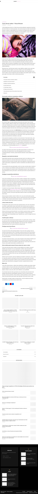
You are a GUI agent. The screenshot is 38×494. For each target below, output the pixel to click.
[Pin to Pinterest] (11, 284)
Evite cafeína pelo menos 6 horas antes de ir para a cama (13, 91)
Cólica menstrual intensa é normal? (8, 391)
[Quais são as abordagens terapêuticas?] (33, 404)
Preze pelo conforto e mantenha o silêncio (10, 79)
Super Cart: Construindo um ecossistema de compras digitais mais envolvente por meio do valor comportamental (15, 437)
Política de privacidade (33, 492)
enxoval (20, 145)
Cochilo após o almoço (8, 87)
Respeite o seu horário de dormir (9, 81)
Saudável (19, 356)
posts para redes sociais (16, 189)
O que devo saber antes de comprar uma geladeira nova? (11, 414)
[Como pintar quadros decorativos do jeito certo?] (23, 458)
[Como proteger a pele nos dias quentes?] (23, 463)
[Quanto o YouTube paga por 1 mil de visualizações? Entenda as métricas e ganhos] (10, 319)
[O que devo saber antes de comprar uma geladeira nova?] (27, 319)
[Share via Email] (13, 284)
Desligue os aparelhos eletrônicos (9, 83)
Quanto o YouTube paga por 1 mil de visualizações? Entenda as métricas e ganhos (14, 409)
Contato (23, 491)
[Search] (37, 1)
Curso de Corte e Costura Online (22, 492)
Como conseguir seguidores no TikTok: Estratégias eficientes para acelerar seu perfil (18, 387)
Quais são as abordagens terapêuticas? (9, 402)
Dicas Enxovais (19, 354)
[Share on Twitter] (8, 284)
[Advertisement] (19, 12)
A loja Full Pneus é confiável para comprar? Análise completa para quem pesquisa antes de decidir (14, 426)
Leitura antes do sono (7, 85)
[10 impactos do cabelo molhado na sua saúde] (23, 454)
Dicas (35, 491)
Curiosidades (19, 352)
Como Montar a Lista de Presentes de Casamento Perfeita (12, 431)
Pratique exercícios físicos (8, 89)
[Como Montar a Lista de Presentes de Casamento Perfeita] (33, 432)
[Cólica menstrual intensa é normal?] (33, 393)
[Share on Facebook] (6, 284)
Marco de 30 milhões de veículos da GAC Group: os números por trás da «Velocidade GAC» (14, 397)
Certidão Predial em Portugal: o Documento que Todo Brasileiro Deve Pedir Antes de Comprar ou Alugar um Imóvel (14, 420)
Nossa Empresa (29, 491)
